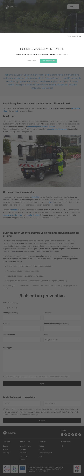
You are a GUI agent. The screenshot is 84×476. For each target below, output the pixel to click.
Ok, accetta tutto (49, 61)
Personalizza (32, 61)
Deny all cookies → (74, 36)
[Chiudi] (42, 238)
